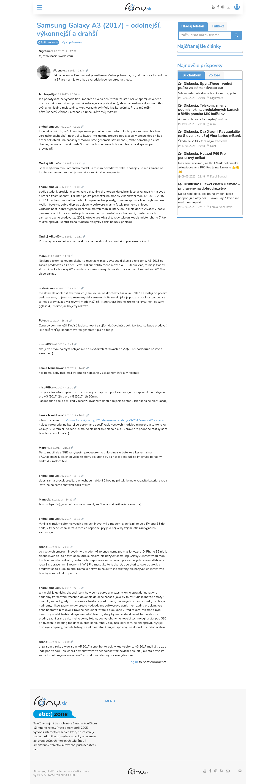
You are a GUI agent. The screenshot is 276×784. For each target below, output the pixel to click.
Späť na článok (49, 42)
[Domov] (138, 7)
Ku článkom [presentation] (191, 75)
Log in (133, 662)
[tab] (193, 26)
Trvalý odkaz (88, 68)
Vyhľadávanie (236, 35)
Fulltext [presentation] (218, 26)
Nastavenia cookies (63, 775)
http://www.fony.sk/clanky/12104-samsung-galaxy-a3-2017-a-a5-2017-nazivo (112, 420)
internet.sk (63, 771)
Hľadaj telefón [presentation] (192, 26)
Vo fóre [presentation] (214, 75)
